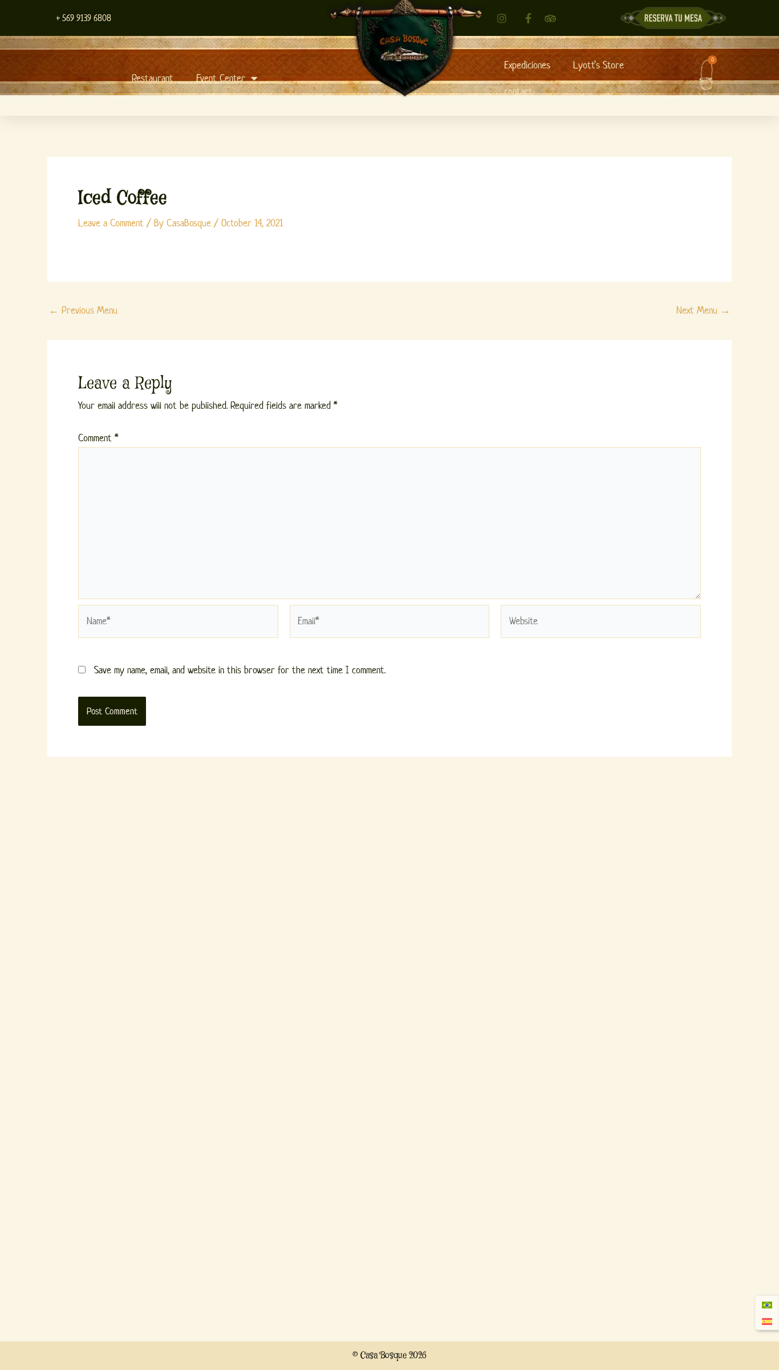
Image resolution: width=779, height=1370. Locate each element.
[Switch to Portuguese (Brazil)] (767, 1304)
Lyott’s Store (598, 65)
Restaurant (152, 78)
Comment (98, 438)
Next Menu (703, 310)
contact (518, 91)
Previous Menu (82, 310)
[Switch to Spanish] (767, 1321)
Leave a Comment (111, 223)
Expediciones (527, 65)
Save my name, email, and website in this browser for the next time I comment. (240, 670)
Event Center (220, 78)
